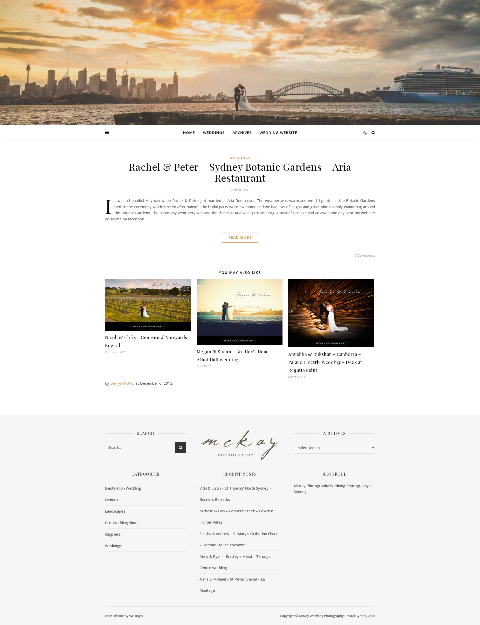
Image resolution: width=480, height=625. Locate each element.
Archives (242, 132)
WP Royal (136, 616)
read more (240, 237)
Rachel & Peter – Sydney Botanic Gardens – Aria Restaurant (240, 172)
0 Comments (364, 255)
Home (189, 132)
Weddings (213, 132)
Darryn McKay (122, 383)
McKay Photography (311, 485)
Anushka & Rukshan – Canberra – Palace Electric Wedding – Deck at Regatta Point (325, 362)
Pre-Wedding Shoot (122, 522)
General (111, 499)
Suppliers (113, 534)
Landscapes (115, 511)
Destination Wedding (123, 488)
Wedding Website (278, 132)
